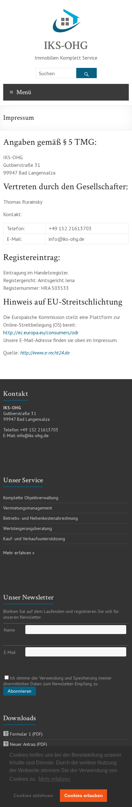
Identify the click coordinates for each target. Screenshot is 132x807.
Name (9, 630)
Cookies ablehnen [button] (33, 795)
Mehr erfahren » (19, 553)
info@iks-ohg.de (33, 435)
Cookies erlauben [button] (83, 795)
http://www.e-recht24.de (45, 352)
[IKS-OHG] (66, 8)
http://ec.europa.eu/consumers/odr (40, 332)
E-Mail (10, 652)
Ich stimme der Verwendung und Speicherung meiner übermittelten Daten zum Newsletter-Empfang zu (57, 681)
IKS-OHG (66, 45)
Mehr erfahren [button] (54, 779)
